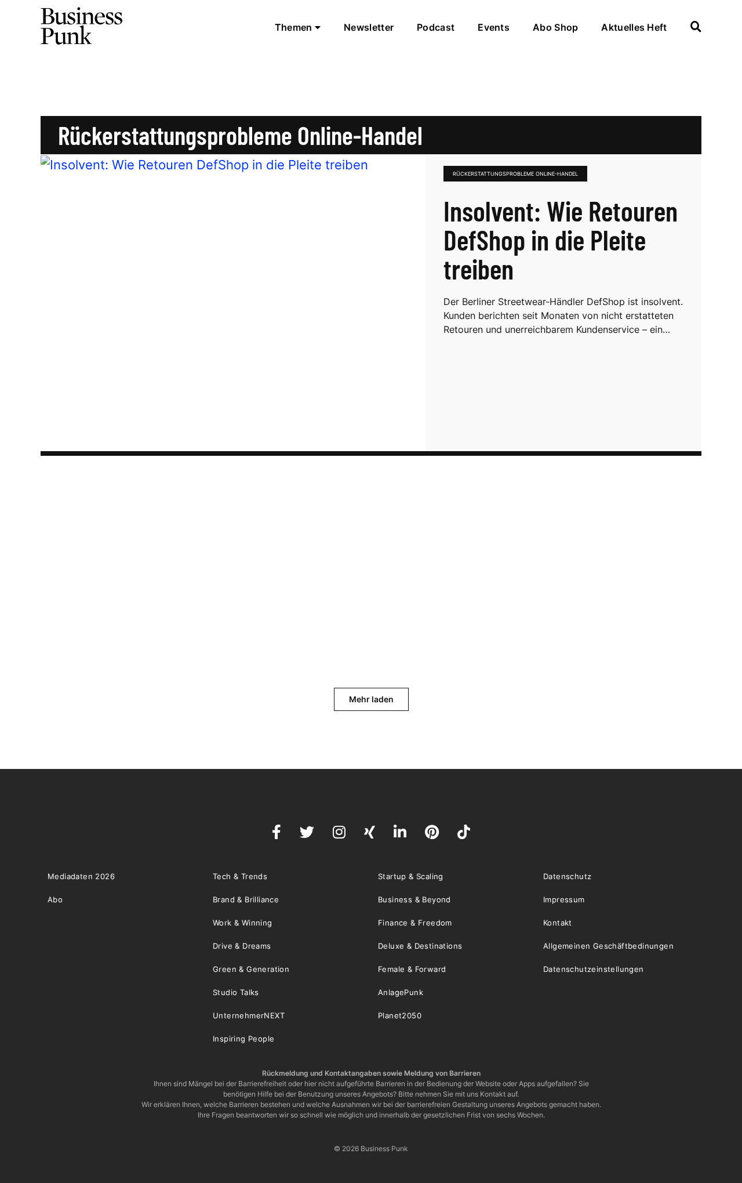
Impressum (564, 899)
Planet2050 (399, 1015)
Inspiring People (243, 1038)
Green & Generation (251, 969)
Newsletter (369, 27)
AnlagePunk (400, 992)
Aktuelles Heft (634, 27)
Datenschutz (567, 876)
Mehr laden (371, 699)
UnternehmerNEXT (249, 1015)
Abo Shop (555, 27)
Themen (295, 27)
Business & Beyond (414, 899)
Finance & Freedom (415, 922)
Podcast (435, 27)
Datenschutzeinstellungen (593, 969)
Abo (55, 899)
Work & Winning (242, 922)
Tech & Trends (240, 876)
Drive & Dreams (242, 945)
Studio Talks (236, 992)
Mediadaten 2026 (81, 876)
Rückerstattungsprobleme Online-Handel (515, 173)
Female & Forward (412, 969)
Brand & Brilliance (246, 899)
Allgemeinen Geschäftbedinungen (608, 945)
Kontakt (557, 922)
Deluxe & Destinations (420, 945)
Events (494, 27)
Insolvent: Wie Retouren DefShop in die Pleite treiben (560, 239)
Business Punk (82, 26)
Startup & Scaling (410, 876)
